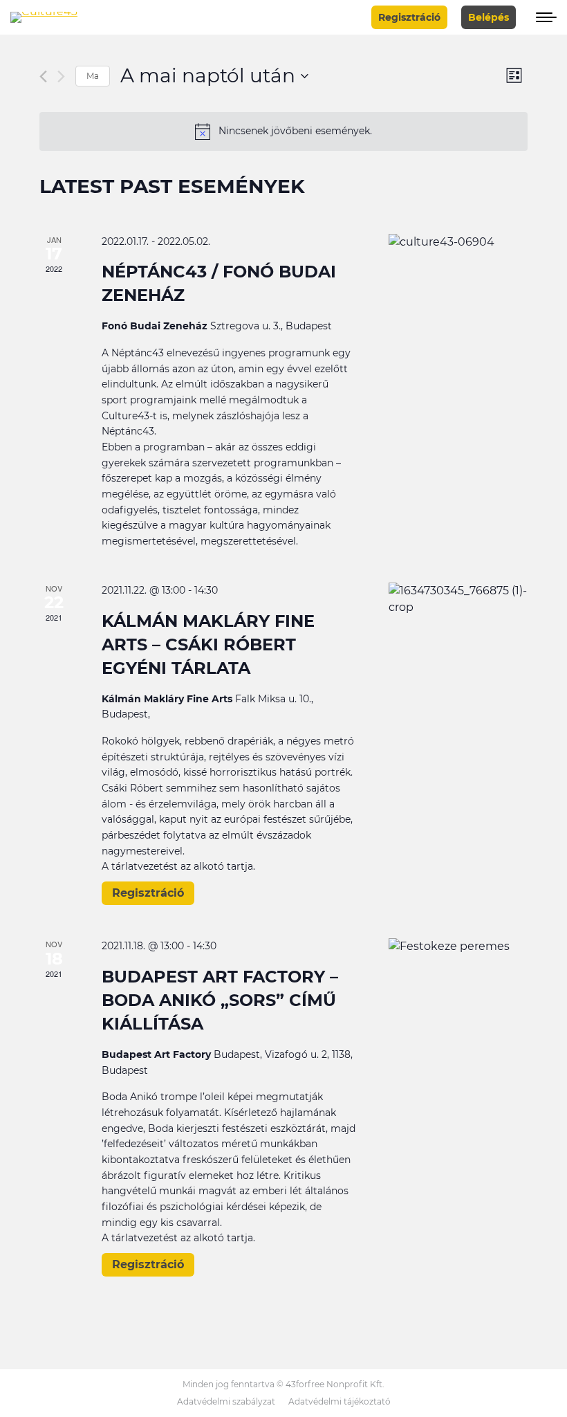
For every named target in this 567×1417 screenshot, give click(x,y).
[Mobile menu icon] (543, 17)
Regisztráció (148, 892)
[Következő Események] (61, 76)
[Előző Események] (43, 76)
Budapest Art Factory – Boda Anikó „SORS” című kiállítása (220, 1000)
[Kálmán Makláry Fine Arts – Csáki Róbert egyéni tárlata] (458, 599)
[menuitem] (226, 1401)
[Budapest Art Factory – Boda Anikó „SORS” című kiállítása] (458, 946)
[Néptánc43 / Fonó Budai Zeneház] (458, 242)
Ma (92, 76)
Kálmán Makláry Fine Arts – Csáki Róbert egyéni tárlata (208, 644)
